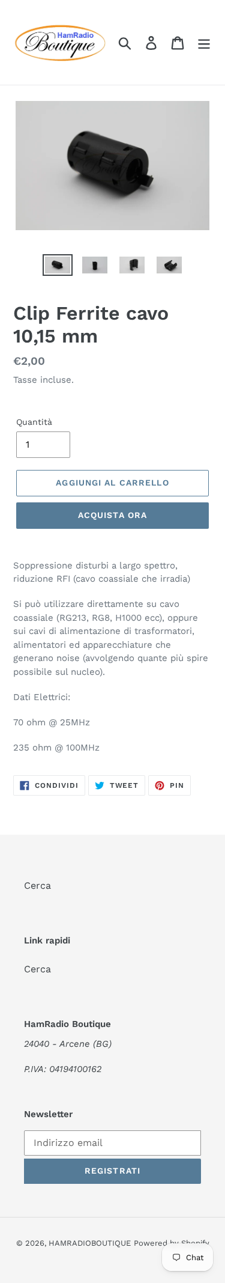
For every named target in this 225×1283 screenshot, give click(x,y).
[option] (57, 267)
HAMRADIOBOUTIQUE (90, 1243)
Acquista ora (112, 515)
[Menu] (204, 42)
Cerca (37, 885)
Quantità (34, 422)
